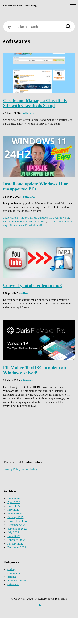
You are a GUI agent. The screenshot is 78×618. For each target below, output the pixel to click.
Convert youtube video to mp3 (32, 285)
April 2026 (13, 502)
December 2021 (16, 547)
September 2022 (17, 528)
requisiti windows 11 (15, 225)
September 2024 (17, 520)
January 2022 (15, 543)
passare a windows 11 (60, 221)
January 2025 (15, 517)
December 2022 (16, 524)
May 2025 (13, 509)
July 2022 (13, 532)
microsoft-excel (16, 580)
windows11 (35, 225)
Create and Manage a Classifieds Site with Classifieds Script (35, 103)
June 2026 (13, 498)
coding (11, 569)
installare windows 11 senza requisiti (24, 221)
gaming (11, 576)
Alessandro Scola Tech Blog (19, 5)
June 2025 (13, 505)
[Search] (68, 27)
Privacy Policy (12, 469)
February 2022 (16, 539)
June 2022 (13, 536)
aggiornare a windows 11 (18, 217)
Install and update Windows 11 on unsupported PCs (36, 186)
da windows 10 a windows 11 (51, 217)
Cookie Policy (29, 469)
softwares (28, 113)
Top (41, 605)
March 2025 (14, 513)
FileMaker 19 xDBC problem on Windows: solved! (34, 370)
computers (13, 572)
